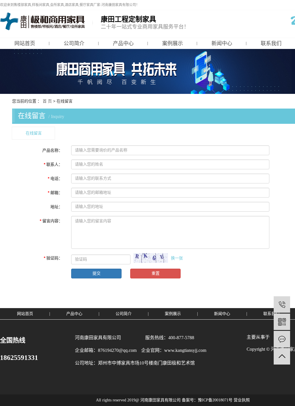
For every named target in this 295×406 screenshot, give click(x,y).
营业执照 (242, 400)
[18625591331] (282, 304)
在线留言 (34, 133)
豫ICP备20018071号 (215, 400)
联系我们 (271, 314)
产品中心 (123, 43)
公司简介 (74, 43)
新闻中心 (221, 43)
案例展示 (172, 43)
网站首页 (24, 43)
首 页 (47, 101)
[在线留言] (282, 339)
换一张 (177, 258)
